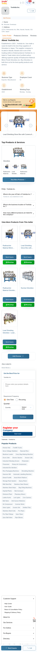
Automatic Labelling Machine (22, 474)
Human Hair (6, 447)
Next (30, 125)
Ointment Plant (7, 494)
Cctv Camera (27, 497)
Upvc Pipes (19, 514)
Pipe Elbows (19, 517)
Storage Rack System (9, 481)
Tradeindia (4, 439)
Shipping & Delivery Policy (12, 612)
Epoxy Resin (23, 481)
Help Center (8, 603)
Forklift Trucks (17, 447)
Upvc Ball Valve (7, 517)
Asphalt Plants (7, 491)
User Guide (8, 606)
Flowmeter (6, 464)
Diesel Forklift (7, 477)
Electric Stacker (17, 457)
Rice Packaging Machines (11, 471)
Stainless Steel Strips (9, 487)
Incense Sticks (19, 504)
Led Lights (17, 497)
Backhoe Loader (8, 454)
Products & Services (21, 35)
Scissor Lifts (28, 457)
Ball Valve (6, 501)
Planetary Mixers (20, 494)
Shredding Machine (28, 471)
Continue (23, 417)
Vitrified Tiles (27, 507)
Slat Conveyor (18, 491)
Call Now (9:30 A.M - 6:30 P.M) (13, 105)
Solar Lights (6, 507)
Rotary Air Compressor (19, 464)
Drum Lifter (6, 457)
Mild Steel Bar (7, 484)
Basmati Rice (24, 451)
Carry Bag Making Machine (24, 454)
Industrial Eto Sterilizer (10, 467)
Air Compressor (8, 504)
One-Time (10, 400)
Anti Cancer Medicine (18, 501)
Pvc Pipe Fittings (8, 514)
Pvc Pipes (21, 511)
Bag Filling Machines (25, 487)
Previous (6, 125)
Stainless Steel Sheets (21, 484)
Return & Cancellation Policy (13, 609)
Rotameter (25, 461)
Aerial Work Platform (20, 477)
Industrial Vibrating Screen (11, 461)
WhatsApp (29, 105)
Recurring (22, 400)
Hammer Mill (7, 474)
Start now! (17, 434)
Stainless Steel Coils (9, 511)
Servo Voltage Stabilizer (10, 451)
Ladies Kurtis (7, 497)
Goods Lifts (16, 507)
